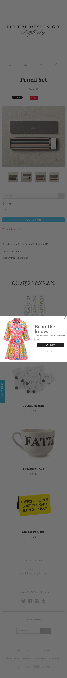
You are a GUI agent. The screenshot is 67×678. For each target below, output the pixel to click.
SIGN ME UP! (50, 345)
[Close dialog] (65, 317)
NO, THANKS (50, 351)
